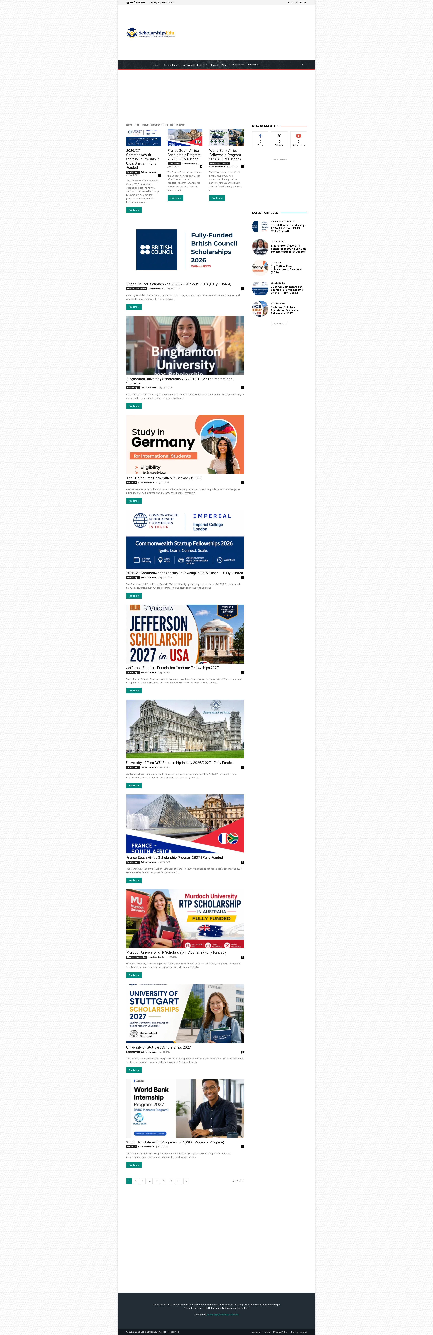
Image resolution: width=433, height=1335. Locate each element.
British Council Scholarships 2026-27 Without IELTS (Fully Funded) (178, 284)
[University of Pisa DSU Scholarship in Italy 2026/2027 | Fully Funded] (185, 729)
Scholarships (133, 172)
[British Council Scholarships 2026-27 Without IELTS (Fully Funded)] (185, 250)
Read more (134, 210)
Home (129, 124)
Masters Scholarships (136, 288)
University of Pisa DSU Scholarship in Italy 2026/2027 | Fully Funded (180, 763)
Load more (278, 323)
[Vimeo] (301, 3)
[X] (297, 3)
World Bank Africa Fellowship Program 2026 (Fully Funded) (225, 155)
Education (131, 482)
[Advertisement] (245, 33)
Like (260, 134)
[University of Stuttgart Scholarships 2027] (185, 1013)
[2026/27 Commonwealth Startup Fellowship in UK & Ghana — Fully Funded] (143, 137)
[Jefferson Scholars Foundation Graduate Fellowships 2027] (185, 634)
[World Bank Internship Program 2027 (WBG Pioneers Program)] (185, 1108)
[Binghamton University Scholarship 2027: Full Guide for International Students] (185, 345)
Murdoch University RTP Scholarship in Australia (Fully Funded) (176, 952)
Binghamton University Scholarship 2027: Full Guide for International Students (288, 248)
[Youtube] (305, 3)
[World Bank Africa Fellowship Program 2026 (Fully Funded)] (226, 137)
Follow (279, 134)
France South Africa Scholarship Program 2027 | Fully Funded (184, 155)
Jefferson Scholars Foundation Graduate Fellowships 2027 (172, 668)
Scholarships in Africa (219, 163)
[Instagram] (293, 3)
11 (179, 1181)
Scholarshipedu (149, 172)
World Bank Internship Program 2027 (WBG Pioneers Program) (175, 1142)
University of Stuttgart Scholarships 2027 (158, 1047)
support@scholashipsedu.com (223, 1314)
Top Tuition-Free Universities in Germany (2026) (164, 478)
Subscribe (298, 134)
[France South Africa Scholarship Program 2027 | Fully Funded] (185, 137)
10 (171, 1181)
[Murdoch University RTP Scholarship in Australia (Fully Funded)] (185, 918)
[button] (303, 65)
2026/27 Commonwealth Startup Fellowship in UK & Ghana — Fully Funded (142, 159)
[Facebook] (289, 3)
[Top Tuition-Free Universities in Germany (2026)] (185, 444)
